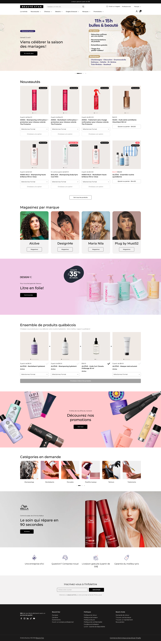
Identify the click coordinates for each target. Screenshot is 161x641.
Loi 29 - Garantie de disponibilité (94, 626)
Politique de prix (89, 620)
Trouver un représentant (124, 620)
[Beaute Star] (31, 6)
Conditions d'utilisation (91, 624)
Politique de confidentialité (93, 622)
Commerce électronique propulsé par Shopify (125, 638)
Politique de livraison (91, 617)
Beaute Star (40, 638)
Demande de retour (122, 615)
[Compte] (137, 11)
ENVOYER (96, 590)
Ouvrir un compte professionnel (63, 622)
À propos (55, 615)
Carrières (55, 617)
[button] (140, 12)
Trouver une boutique (123, 617)
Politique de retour (90, 615)
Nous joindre (120, 622)
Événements (56, 620)
